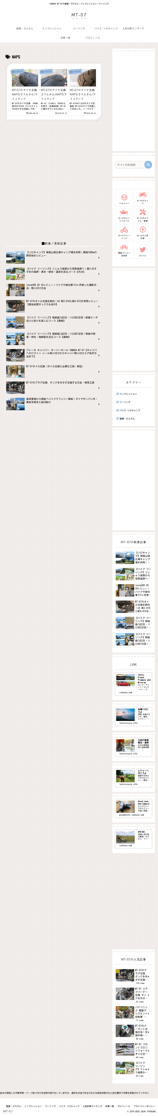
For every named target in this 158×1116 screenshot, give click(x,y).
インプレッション (33, 1106)
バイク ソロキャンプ (69, 1106)
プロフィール (123, 1106)
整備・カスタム (13, 1106)
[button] (148, 165)
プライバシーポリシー (144, 1106)
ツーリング (50, 1106)
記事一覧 (109, 1106)
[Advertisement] (54, 150)
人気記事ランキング (92, 1106)
